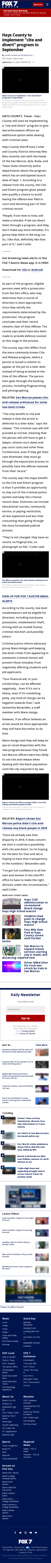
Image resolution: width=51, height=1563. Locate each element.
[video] (42, 1221)
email (36, 1532)
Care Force (28, 1375)
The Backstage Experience (8, 1388)
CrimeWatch (28, 1360)
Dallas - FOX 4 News (29, 1450)
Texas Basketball (9, 1458)
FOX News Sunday (10, 1341)
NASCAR (6, 1455)
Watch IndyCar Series (8, 1494)
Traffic (5, 1325)
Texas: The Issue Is (30, 1371)
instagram (25, 1532)
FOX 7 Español (8, 1363)
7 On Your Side (29, 1363)
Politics (5, 1332)
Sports (6, 1441)
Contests (27, 1346)
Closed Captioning (10, 1425)
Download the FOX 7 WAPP (31, 1407)
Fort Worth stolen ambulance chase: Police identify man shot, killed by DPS (32, 1147)
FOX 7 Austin (7, 58)
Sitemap (5, 1344)
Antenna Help (8, 1434)
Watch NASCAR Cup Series (9, 1488)
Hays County (18, 58)
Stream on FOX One (8, 1467)
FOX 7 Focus (29, 1366)
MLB (4, 1452)
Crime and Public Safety (9, 1336)
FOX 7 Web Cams (31, 1417)
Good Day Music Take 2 (9, 1382)
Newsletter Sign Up (9, 1408)
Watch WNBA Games (8, 1511)
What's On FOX (9, 1400)
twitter (20, 1532)
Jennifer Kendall (11, 55)
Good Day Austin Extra (9, 1376)
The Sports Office (10, 1366)
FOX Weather (29, 1421)
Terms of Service (27, 1033)
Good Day (29, 1318)
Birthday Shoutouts (28, 1323)
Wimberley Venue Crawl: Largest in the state (17, 1267)
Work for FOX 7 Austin (9, 1417)
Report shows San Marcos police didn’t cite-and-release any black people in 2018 (24, 803)
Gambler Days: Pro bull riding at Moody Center (16, 1243)
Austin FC (6, 1449)
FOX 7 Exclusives (29, 1354)
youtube (31, 1532)
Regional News (28, 1443)
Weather (28, 1396)
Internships (7, 1421)
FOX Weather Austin (8, 1371)
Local (4, 1322)
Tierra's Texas (8, 1360)
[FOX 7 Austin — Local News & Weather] (10, 4)
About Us (7, 1396)
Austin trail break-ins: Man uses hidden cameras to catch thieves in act (33, 1159)
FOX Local (8, 1353)
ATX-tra (26, 1385)
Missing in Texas (30, 1379)
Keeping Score (29, 1328)
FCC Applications (9, 1431)
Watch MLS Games (7, 1517)
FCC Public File (8, 1428)
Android (37, 270)
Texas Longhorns (10, 1445)
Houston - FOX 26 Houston (31, 1455)
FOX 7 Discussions (31, 1382)
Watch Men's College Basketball (10, 1500)
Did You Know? (30, 1424)
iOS (24, 270)
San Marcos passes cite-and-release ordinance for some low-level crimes (25, 402)
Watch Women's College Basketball (10, 1505)
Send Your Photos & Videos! (31, 1413)
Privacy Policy (28, 1031)
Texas (4, 1329)
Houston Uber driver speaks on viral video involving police (17, 1062)
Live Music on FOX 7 (31, 1338)
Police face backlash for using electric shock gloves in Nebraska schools (16, 1100)
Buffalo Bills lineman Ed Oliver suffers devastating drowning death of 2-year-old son (17, 1076)
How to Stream (9, 1357)
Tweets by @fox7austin (12, 1307)
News (5, 1318)
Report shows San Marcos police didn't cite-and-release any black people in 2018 (24, 823)
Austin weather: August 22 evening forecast (17, 1231)
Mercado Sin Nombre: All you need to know (17, 1255)
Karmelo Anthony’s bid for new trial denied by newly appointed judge (17, 1050)
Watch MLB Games (7, 1482)
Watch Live (38, 5)
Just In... (7, 1044)
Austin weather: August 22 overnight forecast (18, 1219)
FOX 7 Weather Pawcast (30, 1401)
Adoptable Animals (31, 1342)
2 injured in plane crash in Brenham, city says (17, 1087)
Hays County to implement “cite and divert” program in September (22, 96)
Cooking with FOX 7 (31, 1332)
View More (41, 1044)
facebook (15, 1532)
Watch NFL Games (10, 1472)
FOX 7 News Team (10, 1412)
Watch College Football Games (9, 1477)
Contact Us (7, 1403)
